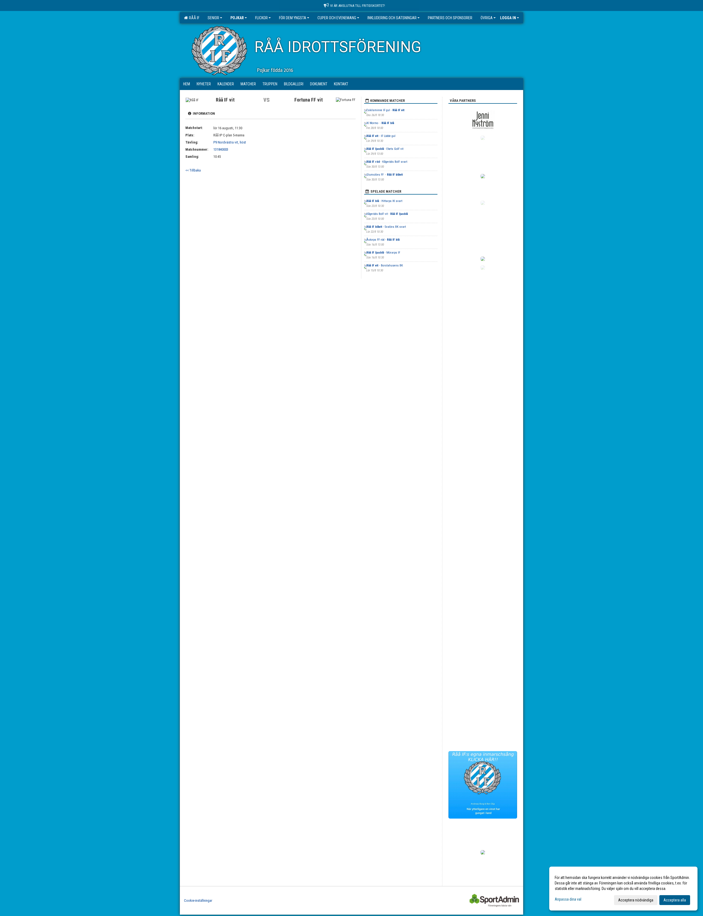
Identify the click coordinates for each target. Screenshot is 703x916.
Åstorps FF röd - (383, 239)
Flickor (261, 18)
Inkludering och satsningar (392, 18)
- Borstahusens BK (384, 265)
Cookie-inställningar (198, 900)
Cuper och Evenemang (336, 18)
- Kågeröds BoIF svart (386, 162)
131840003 (220, 149)
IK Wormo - (380, 123)
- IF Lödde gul (380, 136)
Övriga (487, 18)
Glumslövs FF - (384, 174)
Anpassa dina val (568, 899)
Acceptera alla (674, 900)
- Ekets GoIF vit (384, 149)
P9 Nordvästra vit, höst (229, 142)
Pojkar (237, 18)
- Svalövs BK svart (386, 227)
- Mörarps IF (383, 252)
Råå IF (193, 18)
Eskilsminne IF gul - (385, 110)
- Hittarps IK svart (384, 201)
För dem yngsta (292, 18)
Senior (213, 18)
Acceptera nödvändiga (635, 900)
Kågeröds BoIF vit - (387, 214)
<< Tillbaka (193, 170)
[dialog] (623, 889)
